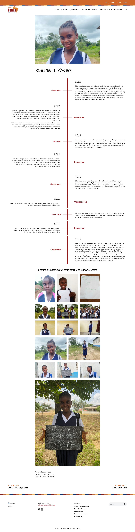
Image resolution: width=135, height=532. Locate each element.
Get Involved (105, 9)
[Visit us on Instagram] (126, 2)
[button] (126, 9)
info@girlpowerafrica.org (46, 505)
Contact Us (118, 9)
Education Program (89, 9)
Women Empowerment (71, 9)
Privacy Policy (78, 516)
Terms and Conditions (81, 514)
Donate (118, 2)
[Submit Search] (124, 504)
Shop (112, 2)
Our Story (58, 9)
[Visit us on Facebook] (123, 2)
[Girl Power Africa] (13, 9)
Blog (107, 2)
